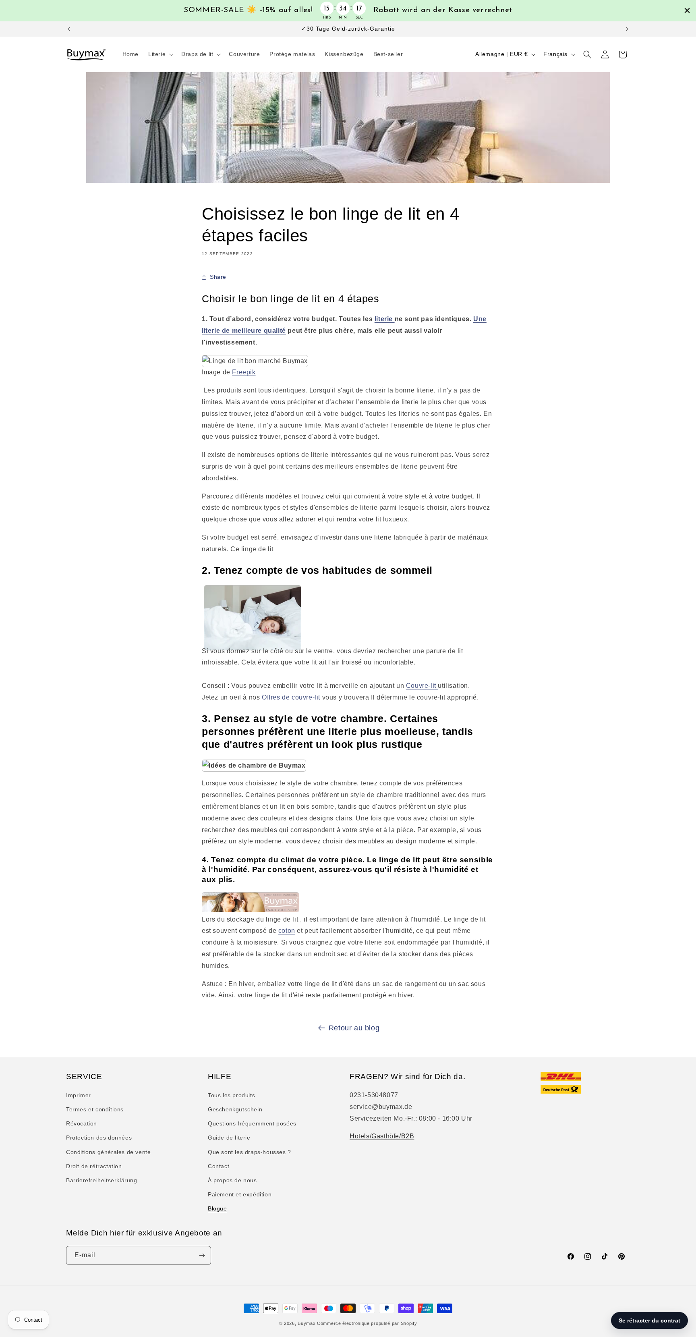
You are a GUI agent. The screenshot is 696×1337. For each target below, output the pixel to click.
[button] (159, 54)
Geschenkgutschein (235, 1109)
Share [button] (218, 277)
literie (385, 319)
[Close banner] (687, 10)
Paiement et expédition (239, 1194)
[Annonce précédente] (69, 29)
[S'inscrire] (202, 1255)
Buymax (306, 1323)
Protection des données (99, 1137)
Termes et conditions (95, 1109)
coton (286, 930)
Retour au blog (354, 1028)
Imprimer (78, 1095)
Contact (218, 1166)
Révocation (81, 1123)
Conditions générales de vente (108, 1152)
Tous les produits (231, 1095)
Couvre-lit (422, 685)
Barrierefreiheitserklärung (101, 1180)
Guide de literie (229, 1137)
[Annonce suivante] (627, 29)
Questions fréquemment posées (252, 1123)
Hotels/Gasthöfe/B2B (382, 1136)
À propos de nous (232, 1180)
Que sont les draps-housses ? (249, 1152)
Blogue (217, 1208)
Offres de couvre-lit (291, 697)
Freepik (243, 372)
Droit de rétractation (94, 1166)
